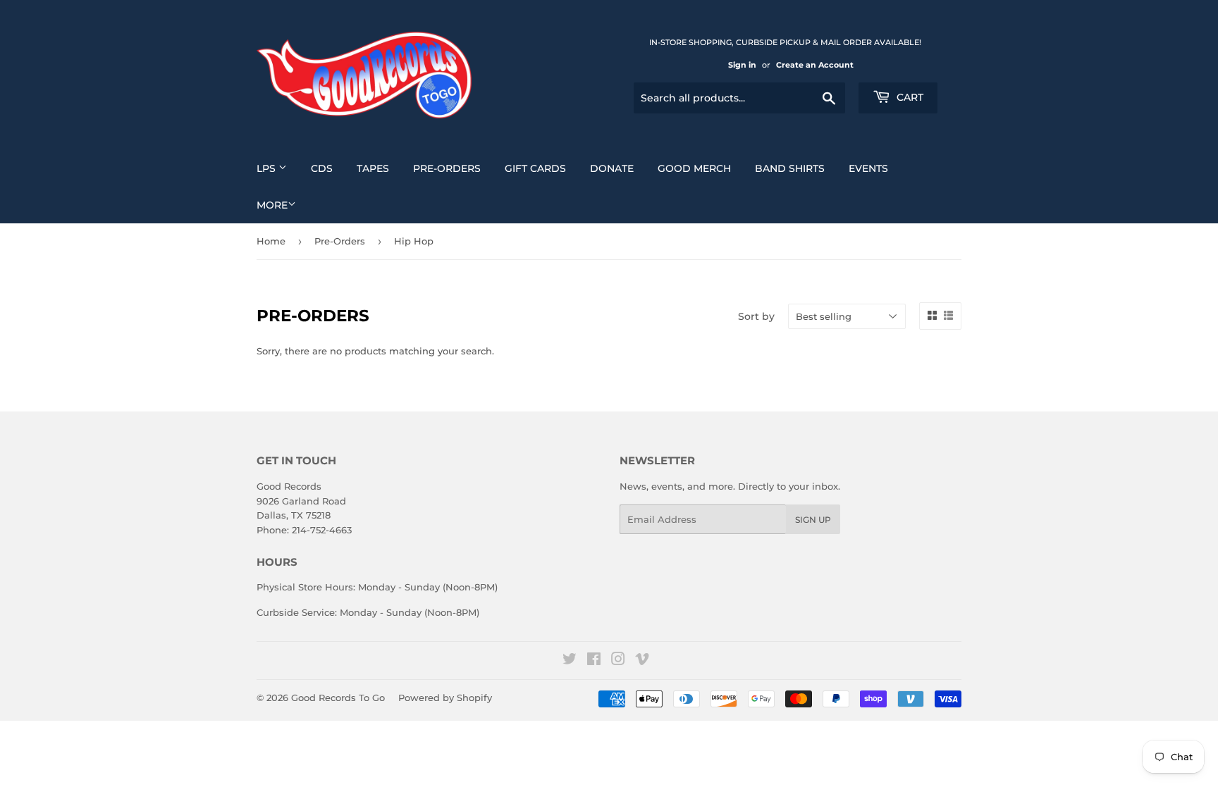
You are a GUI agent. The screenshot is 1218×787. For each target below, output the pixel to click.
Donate (612, 168)
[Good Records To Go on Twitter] (569, 661)
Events (868, 168)
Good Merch (694, 168)
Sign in (742, 65)
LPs (267, 168)
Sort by (756, 316)
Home (271, 241)
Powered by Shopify (445, 697)
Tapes (373, 168)
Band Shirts (790, 168)
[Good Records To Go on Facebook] (593, 661)
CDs (322, 168)
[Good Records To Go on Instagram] (618, 661)
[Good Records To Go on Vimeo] (642, 661)
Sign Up (813, 519)
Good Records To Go (338, 697)
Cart (908, 97)
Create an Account (815, 65)
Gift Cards (535, 168)
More (272, 205)
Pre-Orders (447, 168)
